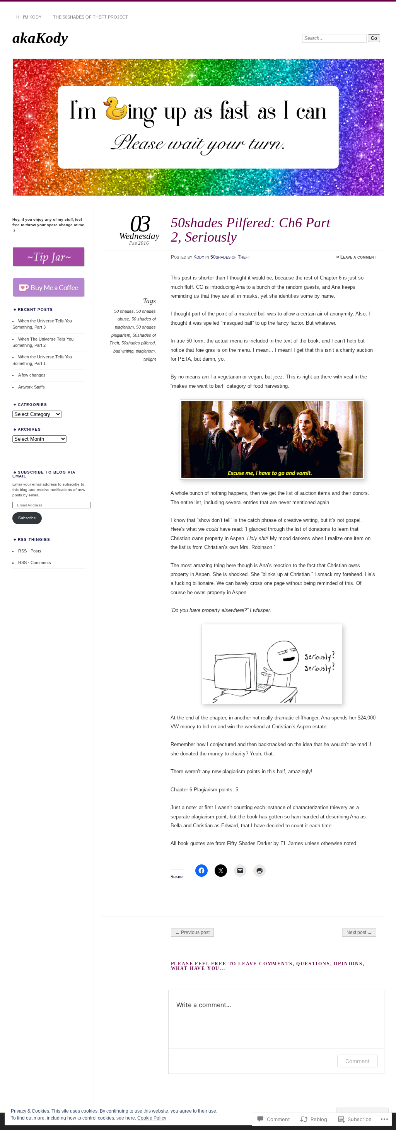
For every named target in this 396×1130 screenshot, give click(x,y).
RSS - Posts (29, 551)
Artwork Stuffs (31, 387)
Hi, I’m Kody (28, 17)
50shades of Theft (230, 257)
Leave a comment (358, 257)
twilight (149, 359)
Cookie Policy (151, 1118)
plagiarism (145, 351)
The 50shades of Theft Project (90, 17)
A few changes (32, 375)
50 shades (124, 311)
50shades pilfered (138, 343)
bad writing (123, 351)
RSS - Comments (34, 562)
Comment (357, 1061)
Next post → (359, 932)
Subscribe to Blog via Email (43, 474)
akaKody (40, 37)
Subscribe (27, 518)
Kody (198, 257)
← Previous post (192, 932)
